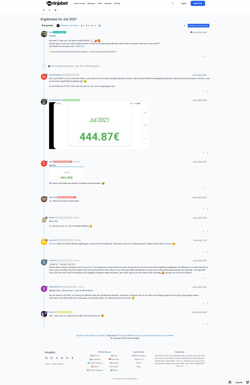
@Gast (77, 161)
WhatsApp (135, 335)
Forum (138, 363)
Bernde (52, 312)
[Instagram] (51, 358)
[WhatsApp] (62, 358)
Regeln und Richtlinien (86, 335)
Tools (99, 3)
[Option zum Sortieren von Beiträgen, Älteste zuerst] (184, 25)
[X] (67, 358)
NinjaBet (50, 352)
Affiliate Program (139, 355)
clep (50, 162)
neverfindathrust (55, 75)
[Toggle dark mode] (173, 3)
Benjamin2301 (54, 287)
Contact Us (138, 359)
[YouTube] (46, 358)
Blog (139, 366)
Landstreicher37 (55, 100)
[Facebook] (72, 358)
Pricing (117, 3)
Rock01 (52, 218)
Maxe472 (52, 197)
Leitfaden (101, 335)
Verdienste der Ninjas (69, 25)
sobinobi (52, 260)
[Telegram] (56, 358)
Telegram (123, 335)
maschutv (53, 240)
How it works (79, 3)
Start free (198, 3)
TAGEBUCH (80, 46)
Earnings (91, 3)
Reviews (108, 3)
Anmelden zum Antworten (198, 26)
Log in (183, 3)
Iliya (50, 32)
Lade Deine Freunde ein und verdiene (158, 335)
